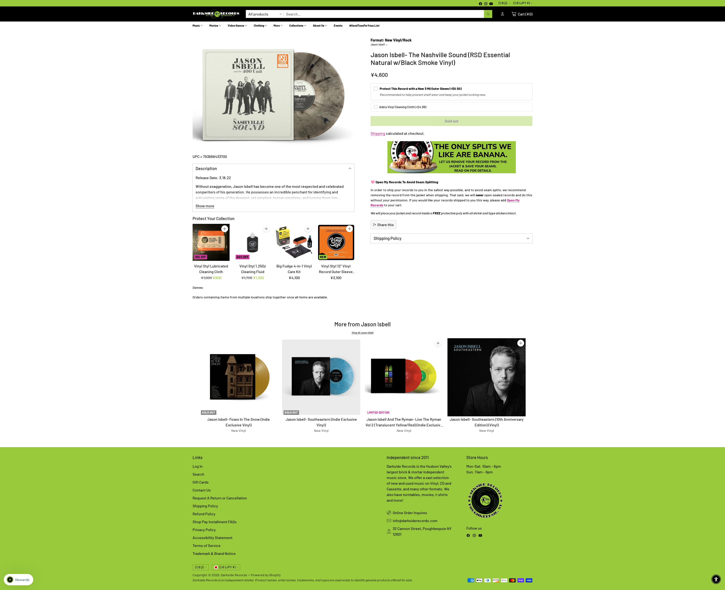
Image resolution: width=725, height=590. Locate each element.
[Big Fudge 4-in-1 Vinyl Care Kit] (294, 242)
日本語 (502, 3)
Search (198, 474)
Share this (385, 224)
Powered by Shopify (266, 575)
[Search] (488, 14)
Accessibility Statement (212, 537)
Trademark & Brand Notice (214, 553)
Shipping (378, 133)
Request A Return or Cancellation (220, 498)
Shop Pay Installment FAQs (215, 521)
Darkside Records (234, 575)
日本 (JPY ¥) (521, 3)
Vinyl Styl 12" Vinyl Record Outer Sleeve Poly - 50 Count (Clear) (336, 272)
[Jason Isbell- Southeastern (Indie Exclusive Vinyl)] (321, 377)
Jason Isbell (379, 44)
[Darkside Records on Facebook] (480, 4)
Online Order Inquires (410, 512)
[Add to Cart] (224, 228)
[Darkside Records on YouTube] (491, 4)
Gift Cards (201, 482)
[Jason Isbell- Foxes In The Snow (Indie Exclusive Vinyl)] (238, 377)
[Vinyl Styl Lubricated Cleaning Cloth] (211, 242)
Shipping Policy (205, 506)
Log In (198, 466)
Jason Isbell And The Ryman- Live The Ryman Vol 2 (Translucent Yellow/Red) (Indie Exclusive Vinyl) (404, 425)
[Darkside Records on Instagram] (486, 4)
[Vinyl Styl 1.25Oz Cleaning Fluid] (252, 242)
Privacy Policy (204, 529)
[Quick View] (224, 237)
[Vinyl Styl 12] (335, 242)
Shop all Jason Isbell (362, 332)
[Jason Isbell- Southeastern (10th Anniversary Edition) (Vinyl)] (486, 377)
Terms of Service (207, 545)
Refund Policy (204, 513)
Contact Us (202, 490)
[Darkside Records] (216, 13)
